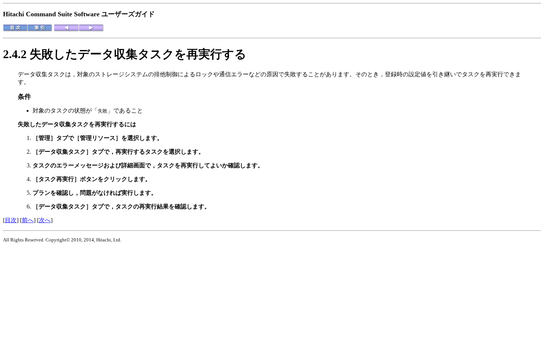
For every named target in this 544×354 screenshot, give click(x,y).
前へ (28, 220)
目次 (11, 220)
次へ (45, 220)
